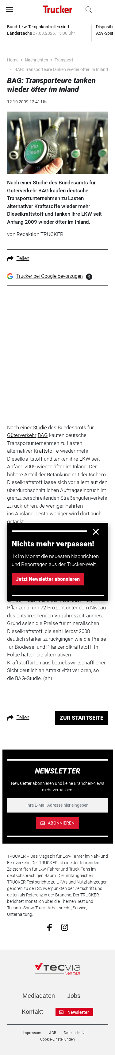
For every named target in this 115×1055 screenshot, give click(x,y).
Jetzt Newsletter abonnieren (48, 579)
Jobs (73, 995)
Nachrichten (36, 59)
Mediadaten (38, 995)
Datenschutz (74, 1033)
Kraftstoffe (46, 451)
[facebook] (49, 926)
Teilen (23, 258)
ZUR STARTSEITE (81, 717)
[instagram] (64, 926)
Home (12, 59)
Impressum (32, 1033)
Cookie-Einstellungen (57, 1039)
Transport (64, 59)
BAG (43, 435)
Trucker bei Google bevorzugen (49, 276)
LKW (84, 459)
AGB (52, 1033)
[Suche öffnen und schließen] (87, 9)
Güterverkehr (21, 435)
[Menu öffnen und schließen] (11, 9)
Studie (40, 427)
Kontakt (32, 1011)
